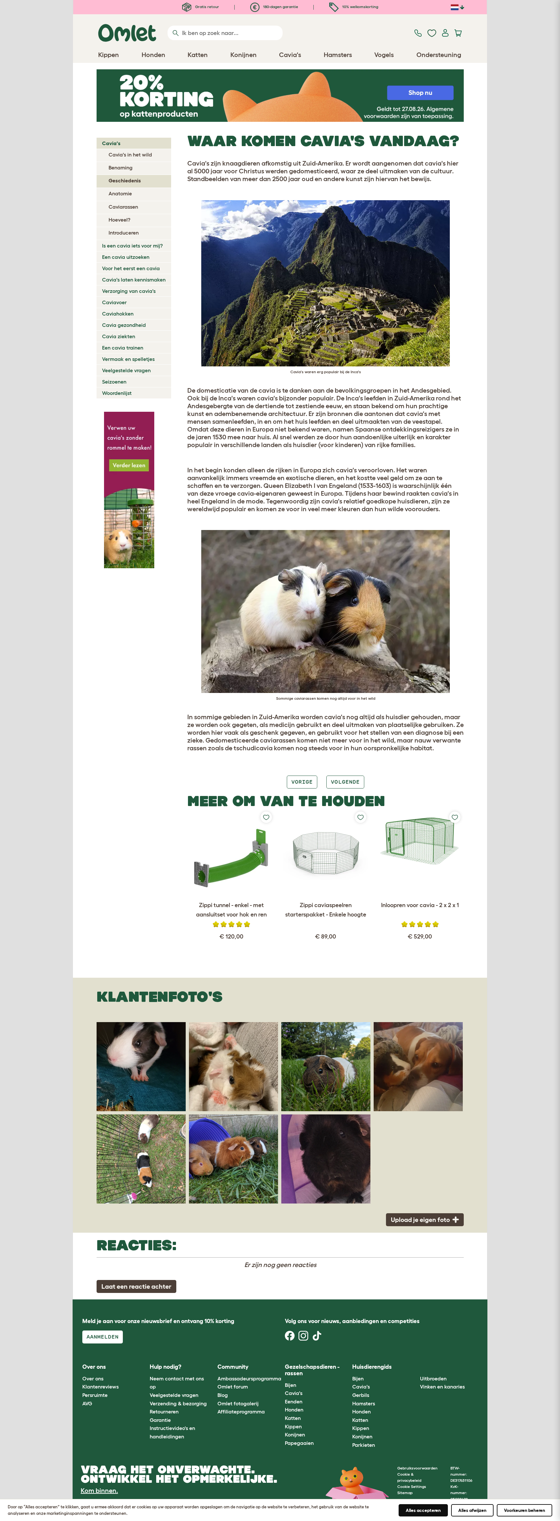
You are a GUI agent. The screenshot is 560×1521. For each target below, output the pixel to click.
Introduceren (124, 233)
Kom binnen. (99, 1490)
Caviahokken (118, 314)
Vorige (302, 781)
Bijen (290, 1385)
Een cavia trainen (122, 348)
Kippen (293, 1426)
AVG (87, 1403)
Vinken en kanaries (442, 1386)
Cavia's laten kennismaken (134, 279)
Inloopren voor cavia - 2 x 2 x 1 (420, 905)
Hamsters (363, 1403)
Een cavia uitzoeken (125, 257)
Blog (222, 1395)
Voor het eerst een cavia (131, 268)
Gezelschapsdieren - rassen (312, 1370)
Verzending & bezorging (178, 1403)
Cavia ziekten (118, 336)
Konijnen (295, 1434)
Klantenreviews (100, 1386)
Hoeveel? (119, 220)
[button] (415, 1367)
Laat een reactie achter (136, 1286)
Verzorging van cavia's (129, 291)
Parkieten (363, 1445)
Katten (293, 1418)
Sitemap (405, 1493)
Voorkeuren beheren (524, 1510)
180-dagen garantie (280, 7)
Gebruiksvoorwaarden (417, 1468)
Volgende (345, 781)
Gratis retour (206, 7)
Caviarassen (123, 207)
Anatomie (120, 193)
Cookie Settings (411, 1486)
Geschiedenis (125, 180)
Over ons (92, 1378)
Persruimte (95, 1395)
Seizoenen (114, 382)
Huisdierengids (372, 1367)
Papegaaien (299, 1443)
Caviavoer (114, 302)
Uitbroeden (433, 1378)
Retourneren (164, 1411)
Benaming (121, 167)
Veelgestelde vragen (126, 370)
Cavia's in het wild (130, 154)
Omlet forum (232, 1386)
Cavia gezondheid (124, 325)
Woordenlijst (117, 393)
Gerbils (360, 1395)
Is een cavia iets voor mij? (132, 245)
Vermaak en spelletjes (128, 359)
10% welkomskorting (359, 7)
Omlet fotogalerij (238, 1403)
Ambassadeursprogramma (249, 1378)
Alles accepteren (423, 1510)
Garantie (160, 1420)
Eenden (293, 1401)
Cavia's (111, 143)
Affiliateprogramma (241, 1411)
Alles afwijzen (472, 1510)
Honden (294, 1409)
